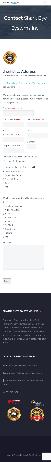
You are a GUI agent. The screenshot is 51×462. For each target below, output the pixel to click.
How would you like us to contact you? (20, 157)
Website (30, 130)
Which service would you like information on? (23, 200)
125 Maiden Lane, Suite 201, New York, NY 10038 (24, 83)
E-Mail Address (11, 132)
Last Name (36, 119)
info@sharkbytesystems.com (29, 373)
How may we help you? (18, 167)
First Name (12, 119)
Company (11, 108)
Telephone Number (11, 145)
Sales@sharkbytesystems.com (23, 365)
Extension (31, 142)
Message (7, 242)
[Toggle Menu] (45, 2)
